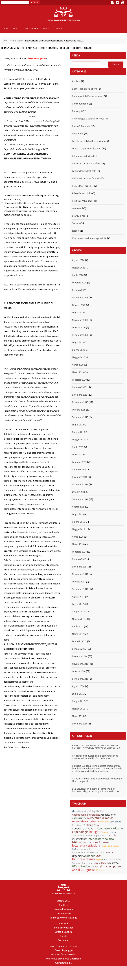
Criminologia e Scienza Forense (88, 118)
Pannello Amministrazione (63, 917)
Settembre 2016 (80, 678)
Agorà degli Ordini (94, 811)
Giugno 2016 (78, 701)
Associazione (108, 814)
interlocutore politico (101, 839)
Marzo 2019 (78, 454)
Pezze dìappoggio (63, 950)
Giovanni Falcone (80, 835)
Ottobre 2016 (78, 671)
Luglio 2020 (78, 342)
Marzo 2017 (78, 634)
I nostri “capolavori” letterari (63, 946)
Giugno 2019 (78, 432)
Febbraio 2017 (79, 641)
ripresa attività (108, 859)
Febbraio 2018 (79, 551)
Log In (59, 28)
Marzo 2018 (78, 544)
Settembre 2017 (80, 589)
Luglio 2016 (78, 693)
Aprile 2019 (77, 447)
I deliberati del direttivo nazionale (89, 141)
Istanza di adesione (63, 909)
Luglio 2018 (78, 514)
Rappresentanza (83, 859)
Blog (6, 28)
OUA (98, 855)
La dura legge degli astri (84, 171)
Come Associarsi (31, 28)
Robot (119, 859)
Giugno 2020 (78, 349)
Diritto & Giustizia (16, 41)
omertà (109, 852)
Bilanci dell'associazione (84, 88)
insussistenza (79, 838)
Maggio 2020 (78, 357)
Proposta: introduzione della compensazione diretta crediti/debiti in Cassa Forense (95, 757)
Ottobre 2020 (78, 327)
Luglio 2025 (78, 312)
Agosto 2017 (78, 596)
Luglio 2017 (78, 604)
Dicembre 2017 (79, 566)
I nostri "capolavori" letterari (86, 148)
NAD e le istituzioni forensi (85, 178)
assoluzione (79, 818)
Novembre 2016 (80, 663)
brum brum (104, 821)
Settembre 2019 (80, 417)
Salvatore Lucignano (36, 58)
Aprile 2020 (77, 364)
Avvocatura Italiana (85, 821)
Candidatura (115, 821)
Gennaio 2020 (79, 387)
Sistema (114, 862)
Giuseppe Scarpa (97, 835)
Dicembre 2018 (79, 477)
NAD (74, 849)
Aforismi (76, 81)
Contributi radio (80, 103)
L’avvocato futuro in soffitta (64, 954)
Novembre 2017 (80, 574)
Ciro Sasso (77, 825)
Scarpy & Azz (78, 215)
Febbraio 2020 (79, 379)
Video (15, 28)
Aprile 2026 (77, 275)
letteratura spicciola (86, 845)
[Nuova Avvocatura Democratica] (63, 14)
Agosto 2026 (78, 260)
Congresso (93, 825)
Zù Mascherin (101, 870)
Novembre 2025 (80, 297)
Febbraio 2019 (79, 462)
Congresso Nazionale (110, 828)
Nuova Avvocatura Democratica (88, 852)
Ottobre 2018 (78, 492)
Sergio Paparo (101, 863)
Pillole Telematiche (82, 193)
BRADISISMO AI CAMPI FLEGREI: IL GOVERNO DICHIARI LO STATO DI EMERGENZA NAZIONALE (96, 747)
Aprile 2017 (77, 626)
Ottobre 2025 (78, 305)
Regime (99, 859)
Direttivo (63, 905)
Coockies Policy (63, 913)
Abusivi (75, 811)
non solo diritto (83, 849)
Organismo (78, 855)
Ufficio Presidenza (83, 866)
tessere (75, 230)
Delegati (94, 831)
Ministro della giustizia (110, 846)
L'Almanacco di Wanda (83, 156)
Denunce (104, 832)
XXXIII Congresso (84, 869)
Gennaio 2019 (79, 469)
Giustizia (111, 835)
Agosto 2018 (78, 506)
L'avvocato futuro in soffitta (86, 163)
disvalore (113, 832)
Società (76, 223)
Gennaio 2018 (79, 559)
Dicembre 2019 (79, 394)
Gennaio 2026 (79, 290)
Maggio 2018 (78, 529)
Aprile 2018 (77, 536)
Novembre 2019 (80, 402)
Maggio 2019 (78, 439)
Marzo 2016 (78, 716)
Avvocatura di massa (100, 818)
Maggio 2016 (78, 708)
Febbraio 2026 (79, 282)
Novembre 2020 (80, 320)
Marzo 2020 (78, 372)
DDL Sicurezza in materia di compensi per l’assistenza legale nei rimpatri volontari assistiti (96, 790)
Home (6, 41)
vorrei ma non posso (107, 866)
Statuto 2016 (63, 900)
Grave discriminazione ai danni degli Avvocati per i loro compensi (97, 780)
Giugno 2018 (78, 521)
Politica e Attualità (81, 200)
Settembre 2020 (80, 335)
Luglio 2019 (78, 424)
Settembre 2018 (80, 499)
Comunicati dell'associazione (87, 96)
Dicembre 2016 (79, 656)
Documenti (77, 133)
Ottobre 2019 (78, 409)
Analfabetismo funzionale (86, 814)
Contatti (47, 28)
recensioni (77, 208)
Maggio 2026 (78, 267)
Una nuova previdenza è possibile (89, 238)
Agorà (82, 811)
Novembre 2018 (80, 484)
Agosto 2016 (78, 686)
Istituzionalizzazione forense (90, 842)
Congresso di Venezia (84, 828)
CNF (85, 825)
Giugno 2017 (78, 611)
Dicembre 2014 (79, 723)
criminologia (80, 831)
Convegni (77, 111)
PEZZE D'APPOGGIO (82, 186)
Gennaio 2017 (79, 648)
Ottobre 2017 (78, 581)
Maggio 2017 (78, 619)
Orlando (90, 856)
